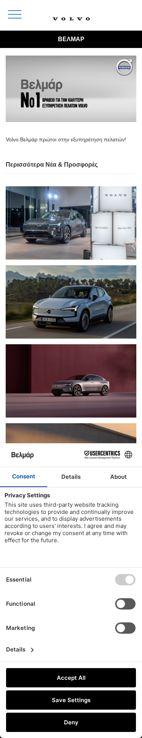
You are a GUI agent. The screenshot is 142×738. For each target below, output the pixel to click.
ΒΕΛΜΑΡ (71, 39)
